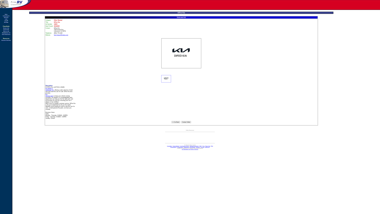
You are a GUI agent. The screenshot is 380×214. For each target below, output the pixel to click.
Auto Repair (192, 147)
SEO (200, 146)
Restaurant (186, 147)
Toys (203, 146)
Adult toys (207, 147)
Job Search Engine (184, 146)
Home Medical (176, 146)
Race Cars (207, 146)
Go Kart (202, 147)
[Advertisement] (205, 4)
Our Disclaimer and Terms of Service (190, 149)
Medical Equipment (194, 146)
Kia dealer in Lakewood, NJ (50, 89)
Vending (198, 147)
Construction (180, 147)
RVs (212, 146)
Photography (173, 147)
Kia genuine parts (49, 95)
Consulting (169, 146)
